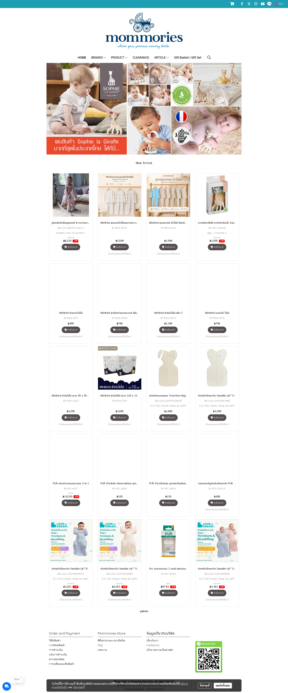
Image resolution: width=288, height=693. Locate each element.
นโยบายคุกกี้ (79, 687)
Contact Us (152, 645)
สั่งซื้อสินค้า (72, 247)
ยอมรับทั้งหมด (223, 685)
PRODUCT (118, 57)
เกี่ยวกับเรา (152, 640)
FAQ (100, 645)
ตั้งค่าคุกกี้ (205, 685)
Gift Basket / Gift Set (187, 57)
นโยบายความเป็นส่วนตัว (159, 649)
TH (280, 4)
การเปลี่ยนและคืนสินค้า (61, 663)
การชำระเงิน (55, 649)
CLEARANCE (141, 57)
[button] (209, 57)
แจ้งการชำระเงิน (58, 654)
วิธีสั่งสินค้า (55, 640)
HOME (82, 57)
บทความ (102, 649)
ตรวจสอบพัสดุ (56, 659)
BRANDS (97, 57)
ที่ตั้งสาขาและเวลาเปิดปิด (111, 640)
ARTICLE (160, 57)
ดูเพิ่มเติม (144, 611)
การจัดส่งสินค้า (57, 645)
